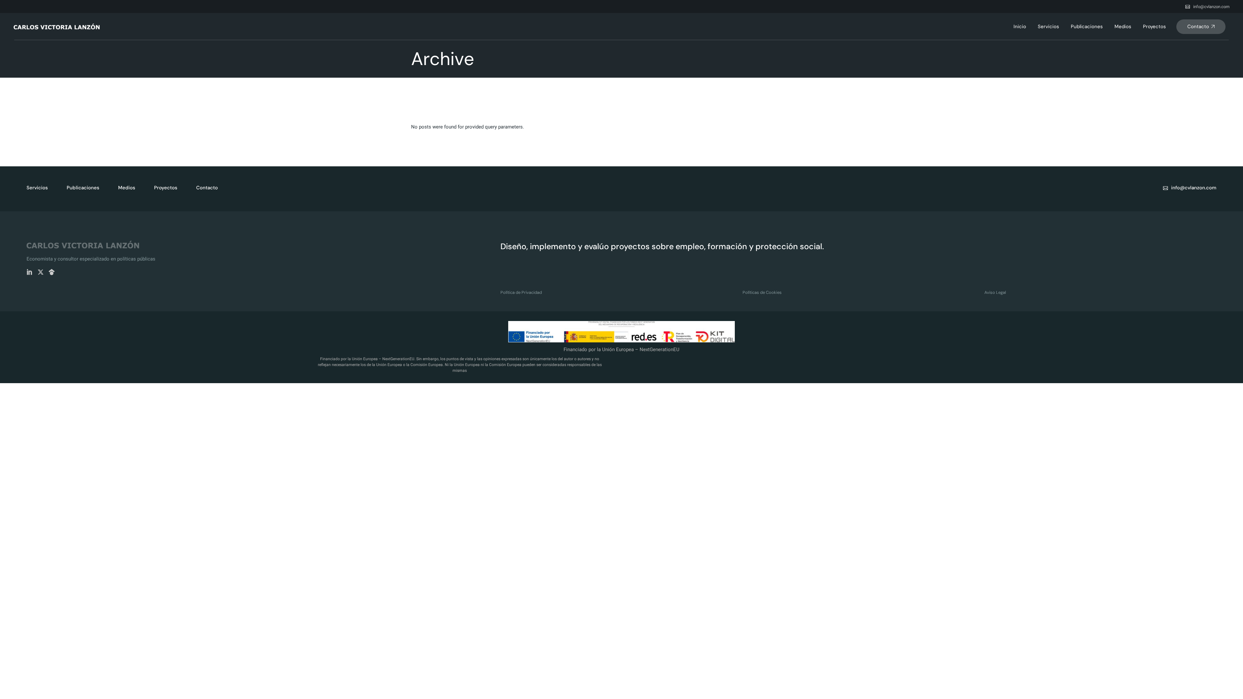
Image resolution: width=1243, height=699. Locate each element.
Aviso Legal (995, 292)
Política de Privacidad (521, 292)
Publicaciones (83, 187)
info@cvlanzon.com (1211, 7)
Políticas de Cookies (762, 292)
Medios (126, 187)
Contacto (207, 187)
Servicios (37, 187)
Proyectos (165, 187)
